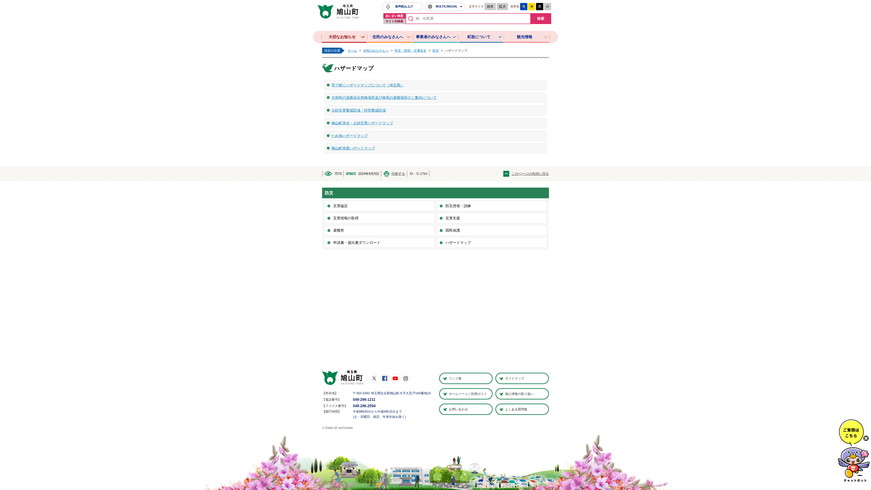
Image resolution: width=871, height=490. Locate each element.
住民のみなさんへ (387, 37)
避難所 (338, 230)
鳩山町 (342, 377)
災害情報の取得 (346, 218)
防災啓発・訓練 (458, 206)
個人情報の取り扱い (519, 394)
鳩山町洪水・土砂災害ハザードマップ (362, 123)
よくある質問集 (516, 409)
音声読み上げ (404, 6)
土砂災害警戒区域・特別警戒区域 (358, 110)
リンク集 (455, 378)
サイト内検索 (394, 21)
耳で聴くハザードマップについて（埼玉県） (367, 85)
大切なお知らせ (342, 37)
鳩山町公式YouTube (395, 378)
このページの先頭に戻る (530, 174)
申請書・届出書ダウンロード (356, 243)
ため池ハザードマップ (349, 136)
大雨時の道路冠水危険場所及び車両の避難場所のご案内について (384, 98)
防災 (436, 50)
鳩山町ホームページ (338, 12)
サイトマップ (514, 378)
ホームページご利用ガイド (468, 394)
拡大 (502, 6)
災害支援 (452, 218)
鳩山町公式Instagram (405, 378)
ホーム (352, 50)
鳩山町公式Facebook (384, 378)
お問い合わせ (458, 409)
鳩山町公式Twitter (374, 378)
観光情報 (524, 37)
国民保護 (452, 230)
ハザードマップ (458, 243)
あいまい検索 (394, 15)
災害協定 (340, 206)
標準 (490, 6)
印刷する (398, 174)
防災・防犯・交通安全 (410, 50)
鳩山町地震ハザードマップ (353, 148)
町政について (479, 37)
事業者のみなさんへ (433, 37)
